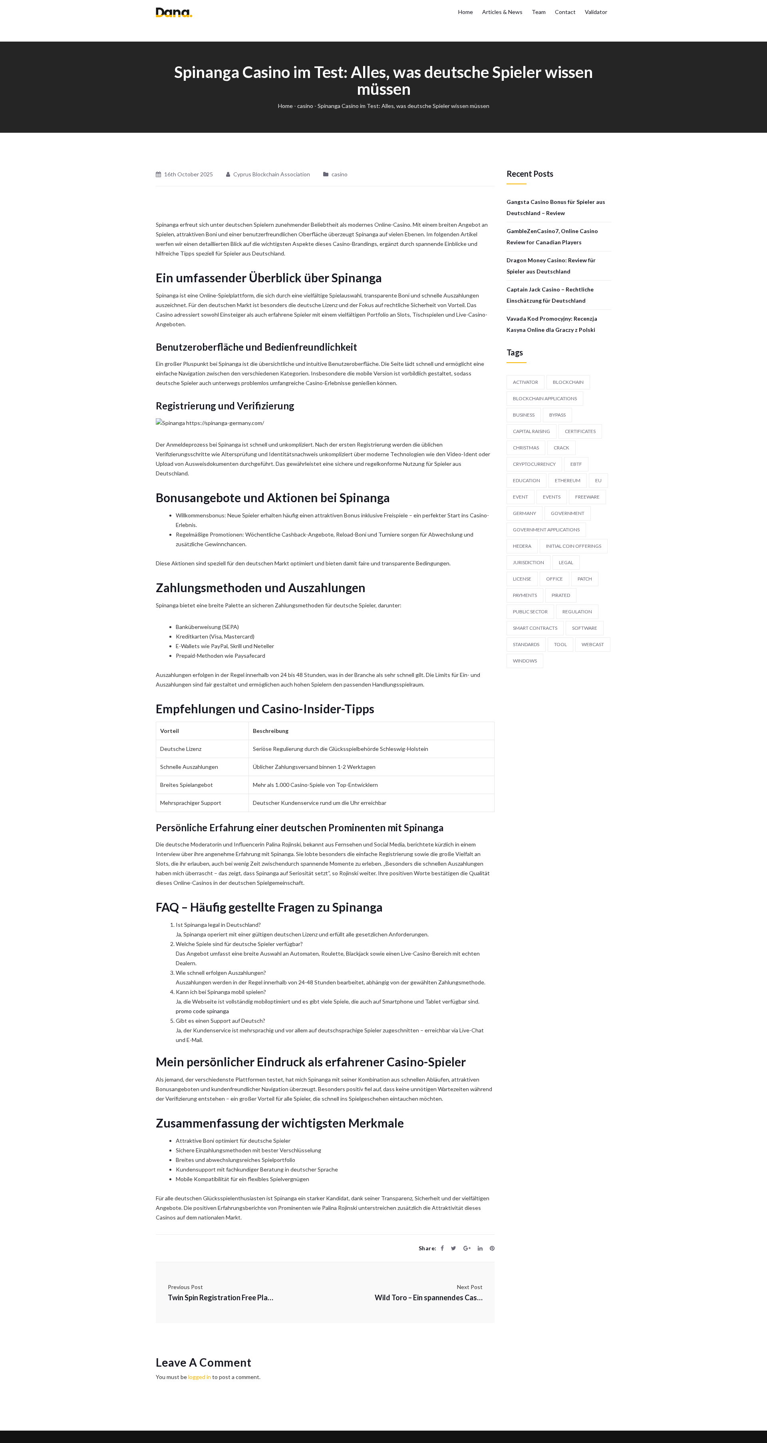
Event (520, 497)
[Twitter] (453, 1248)
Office (554, 579)
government (567, 513)
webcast (593, 644)
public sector (530, 612)
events (551, 497)
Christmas (526, 448)
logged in (199, 1376)
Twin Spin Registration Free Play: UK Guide (222, 1297)
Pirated (561, 595)
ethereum (567, 480)
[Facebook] (442, 1248)
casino (305, 105)
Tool (560, 644)
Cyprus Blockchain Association (271, 174)
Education (526, 480)
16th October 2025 (188, 174)
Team (539, 11)
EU (598, 480)
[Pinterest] (492, 1248)
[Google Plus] (467, 1248)
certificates (580, 431)
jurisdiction (528, 562)
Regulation (577, 612)
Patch (585, 579)
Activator (525, 382)
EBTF (576, 464)
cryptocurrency (534, 464)
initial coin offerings (573, 546)
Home (465, 11)
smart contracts (535, 628)
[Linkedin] (480, 1248)
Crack (561, 448)
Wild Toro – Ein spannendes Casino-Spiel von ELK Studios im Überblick (429, 1297)
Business (524, 415)
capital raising (531, 431)
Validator (596, 11)
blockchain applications (545, 398)
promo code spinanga (202, 1011)
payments (525, 595)
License (522, 579)
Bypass (557, 415)
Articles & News (502, 11)
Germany (524, 513)
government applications (546, 530)
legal (566, 562)
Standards (526, 644)
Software (584, 628)
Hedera (522, 546)
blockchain (568, 382)
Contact (565, 11)
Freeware (587, 497)
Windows (525, 661)
